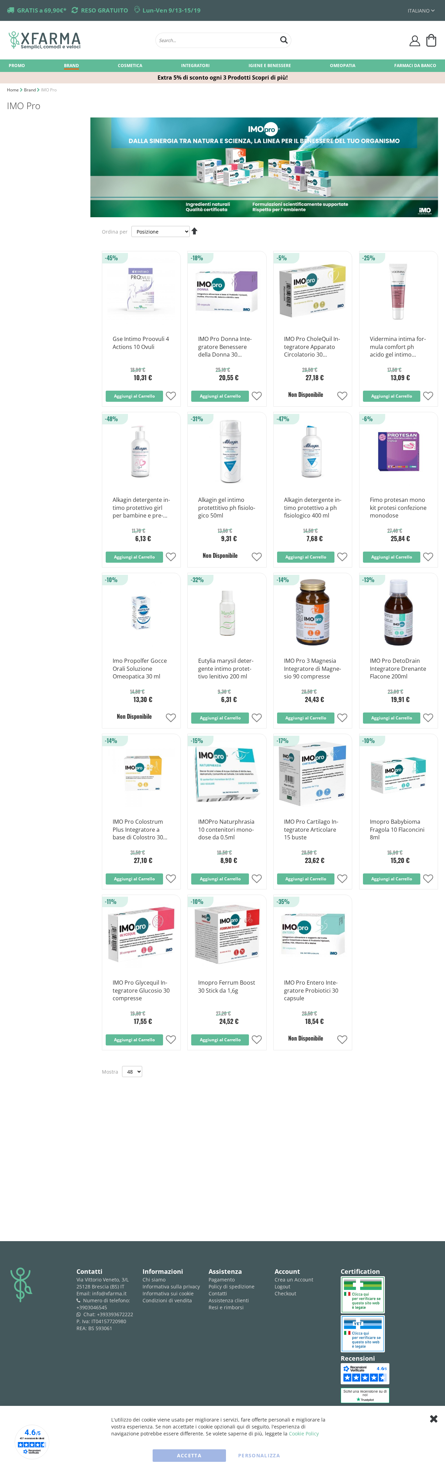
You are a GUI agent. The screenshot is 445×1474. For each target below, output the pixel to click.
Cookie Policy (304, 1433)
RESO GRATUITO (104, 10)
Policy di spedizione (231, 1286)
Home (13, 90)
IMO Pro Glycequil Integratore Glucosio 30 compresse (141, 990)
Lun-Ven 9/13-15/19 (172, 10)
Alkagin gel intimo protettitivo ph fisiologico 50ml (226, 508)
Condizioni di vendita (167, 1300)
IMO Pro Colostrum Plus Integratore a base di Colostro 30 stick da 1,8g (138, 830)
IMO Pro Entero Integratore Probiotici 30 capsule (311, 990)
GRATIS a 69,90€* (41, 10)
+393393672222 (115, 1314)
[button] (421, 11)
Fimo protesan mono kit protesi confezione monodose (398, 508)
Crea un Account (294, 1279)
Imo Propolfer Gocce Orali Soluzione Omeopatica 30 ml (140, 669)
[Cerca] (284, 39)
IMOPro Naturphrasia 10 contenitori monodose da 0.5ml (226, 829)
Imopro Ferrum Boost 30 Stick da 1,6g (226, 986)
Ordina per (115, 231)
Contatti (218, 1293)
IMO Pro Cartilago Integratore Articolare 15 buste (311, 829)
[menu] (222, 65)
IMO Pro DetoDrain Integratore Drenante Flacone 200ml (398, 669)
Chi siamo (154, 1279)
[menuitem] (17, 65)
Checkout (285, 1293)
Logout (282, 1286)
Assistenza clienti (229, 1300)
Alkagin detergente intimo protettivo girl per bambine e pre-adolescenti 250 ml (141, 508)
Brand (30, 90)
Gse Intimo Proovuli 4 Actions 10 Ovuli (141, 343)
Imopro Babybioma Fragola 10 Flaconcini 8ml (397, 829)
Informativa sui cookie (168, 1293)
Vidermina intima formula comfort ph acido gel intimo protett (398, 347)
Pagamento (222, 1279)
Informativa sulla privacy (171, 1286)
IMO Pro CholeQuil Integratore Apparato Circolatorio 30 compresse (312, 347)
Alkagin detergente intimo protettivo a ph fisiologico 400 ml (312, 508)
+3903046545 (91, 1307)
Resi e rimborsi (226, 1307)
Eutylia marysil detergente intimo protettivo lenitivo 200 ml (225, 669)
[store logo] (78, 40)
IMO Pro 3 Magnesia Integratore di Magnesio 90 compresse (312, 669)
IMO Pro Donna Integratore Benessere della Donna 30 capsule (225, 347)
